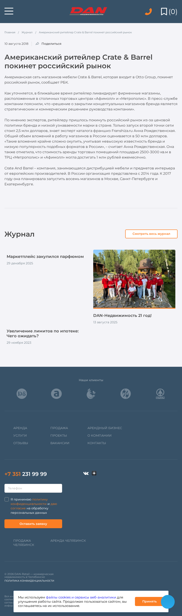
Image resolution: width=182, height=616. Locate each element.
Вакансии (59, 443)
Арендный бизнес (104, 428)
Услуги (20, 435)
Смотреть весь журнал (151, 234)
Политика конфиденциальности (29, 580)
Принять (149, 601)
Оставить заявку (33, 524)
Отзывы (20, 443)
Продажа (59, 428)
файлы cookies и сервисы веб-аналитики (81, 597)
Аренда (20, 428)
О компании (99, 435)
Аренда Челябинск (68, 541)
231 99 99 (25, 474)
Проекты (58, 435)
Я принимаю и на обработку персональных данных (34, 506)
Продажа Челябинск (23, 543)
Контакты (96, 443)
